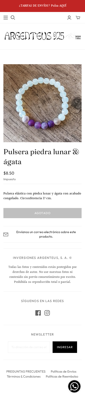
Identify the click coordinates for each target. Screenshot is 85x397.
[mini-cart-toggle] (78, 17)
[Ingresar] (69, 17)
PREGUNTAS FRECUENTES (26, 371)
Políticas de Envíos (63, 371)
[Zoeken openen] (13, 17)
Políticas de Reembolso (62, 376)
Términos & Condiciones (24, 376)
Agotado (42, 213)
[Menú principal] (5, 17)
